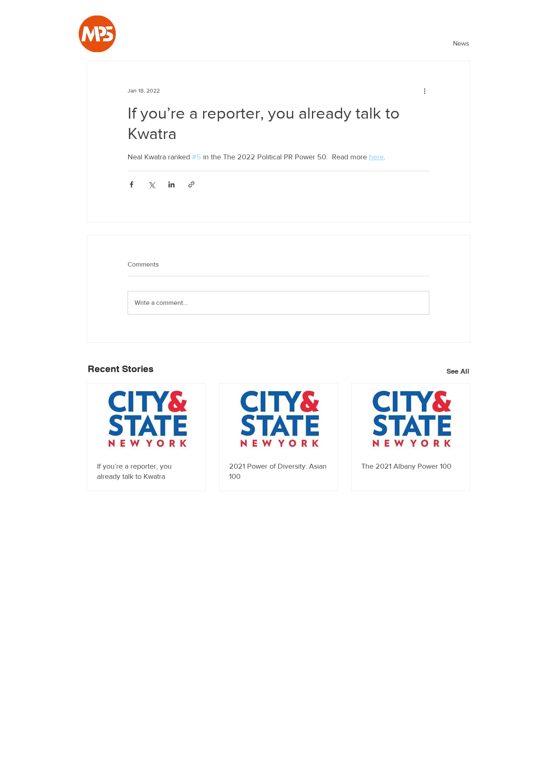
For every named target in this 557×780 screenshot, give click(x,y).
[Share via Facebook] (131, 184)
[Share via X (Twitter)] (151, 184)
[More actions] (424, 90)
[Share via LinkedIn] (171, 184)
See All (457, 371)
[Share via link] (191, 184)
